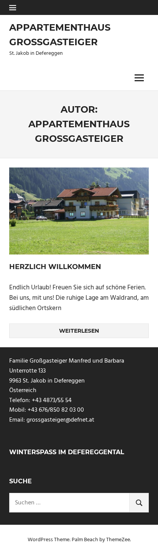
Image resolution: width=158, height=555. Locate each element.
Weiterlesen (79, 330)
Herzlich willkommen (55, 267)
